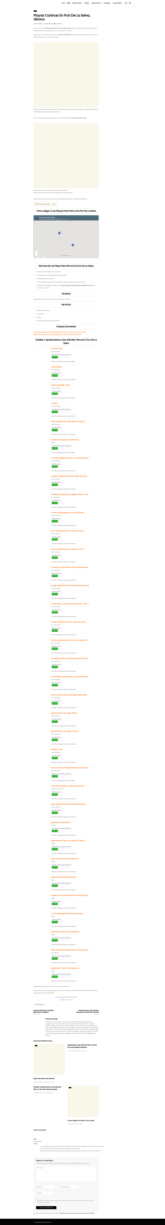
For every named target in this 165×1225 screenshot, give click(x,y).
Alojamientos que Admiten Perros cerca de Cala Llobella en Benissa (82, 1046)
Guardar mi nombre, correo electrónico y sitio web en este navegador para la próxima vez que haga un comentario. (65, 1201)
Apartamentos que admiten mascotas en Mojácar (44, 1012)
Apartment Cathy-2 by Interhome (65, 932)
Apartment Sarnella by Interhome (65, 440)
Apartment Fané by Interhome (63, 877)
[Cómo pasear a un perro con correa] (83, 1101)
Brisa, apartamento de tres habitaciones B (68, 804)
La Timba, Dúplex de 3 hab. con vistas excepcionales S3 (73, 458)
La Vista (54, 403)
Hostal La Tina (56, 749)
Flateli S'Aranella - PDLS (60, 385)
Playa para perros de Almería (44, 1078)
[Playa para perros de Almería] (49, 1059)
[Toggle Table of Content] (53, 204)
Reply (35, 1143)
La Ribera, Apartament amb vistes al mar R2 (69, 476)
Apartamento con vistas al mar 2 (64, 731)
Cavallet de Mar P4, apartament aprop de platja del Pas (74, 658)
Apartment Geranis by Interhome (64, 859)
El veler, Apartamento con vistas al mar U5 (68, 622)
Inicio (63, 3)
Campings (107, 3)
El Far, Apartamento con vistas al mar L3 (67, 531)
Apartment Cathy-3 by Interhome (65, 968)
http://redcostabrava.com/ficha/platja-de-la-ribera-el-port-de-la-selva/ (57, 334)
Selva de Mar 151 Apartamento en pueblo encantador (73, 950)
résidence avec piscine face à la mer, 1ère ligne (70, 895)
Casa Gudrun (56, 367)
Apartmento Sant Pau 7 (60, 822)
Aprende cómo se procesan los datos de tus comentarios (77, 1213)
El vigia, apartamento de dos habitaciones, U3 (70, 585)
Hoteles (86, 3)
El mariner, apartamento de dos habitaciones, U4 (71, 567)
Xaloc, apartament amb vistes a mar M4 (68, 421)
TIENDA (68, 3)
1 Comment (59, 23)
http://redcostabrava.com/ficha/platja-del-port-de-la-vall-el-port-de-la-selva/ (60, 332)
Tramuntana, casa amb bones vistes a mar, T (70, 604)
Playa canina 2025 (39, 1004)
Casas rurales (117, 3)
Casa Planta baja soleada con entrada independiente (73, 676)
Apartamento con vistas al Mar (64, 713)
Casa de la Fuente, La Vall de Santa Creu (67, 786)
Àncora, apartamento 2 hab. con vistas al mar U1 (71, 640)
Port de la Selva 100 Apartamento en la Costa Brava (72, 768)
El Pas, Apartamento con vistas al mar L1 (67, 549)
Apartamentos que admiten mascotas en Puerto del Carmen (87, 1012)
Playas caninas (76, 3)
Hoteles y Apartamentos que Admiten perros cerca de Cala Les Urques (47, 1088)
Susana (69, 1124)
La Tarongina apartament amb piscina (67, 913)
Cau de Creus (56, 348)
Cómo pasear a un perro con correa (80, 1120)
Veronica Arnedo (38, 23)
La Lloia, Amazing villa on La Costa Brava (67, 512)
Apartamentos (96, 3)
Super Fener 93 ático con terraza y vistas (67, 840)
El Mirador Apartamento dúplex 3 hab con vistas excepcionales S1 (78, 494)
